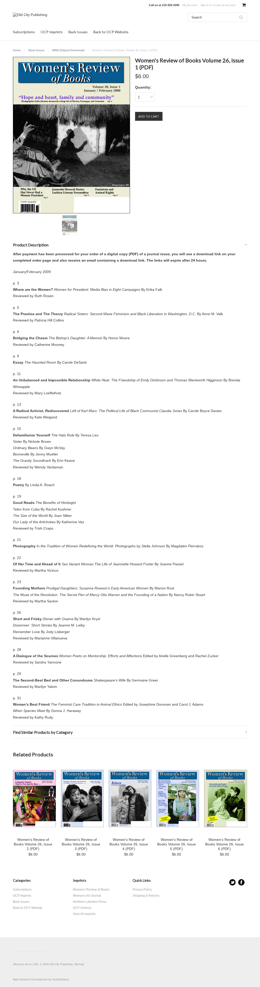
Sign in (204, 5)
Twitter (232, 882)
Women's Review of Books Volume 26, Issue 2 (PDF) (33, 844)
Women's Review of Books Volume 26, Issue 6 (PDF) (224, 844)
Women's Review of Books (91, 889)
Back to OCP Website (110, 32)
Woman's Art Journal (87, 895)
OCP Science (82, 908)
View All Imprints (84, 914)
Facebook (241, 882)
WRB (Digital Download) (68, 50)
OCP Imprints (52, 32)
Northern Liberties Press (89, 902)
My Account (190, 5)
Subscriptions (24, 32)
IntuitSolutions (60, 979)
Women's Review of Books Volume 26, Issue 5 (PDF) (176, 844)
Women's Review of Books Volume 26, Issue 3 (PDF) (81, 844)
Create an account (224, 5)
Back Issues (78, 32)
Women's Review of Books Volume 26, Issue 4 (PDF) (128, 844)
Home (17, 50)
